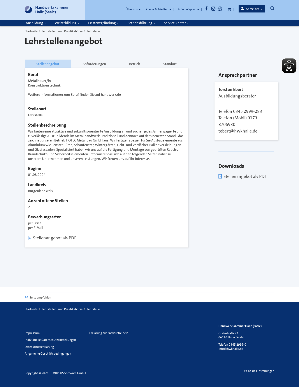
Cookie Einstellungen (260, 371)
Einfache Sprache (187, 9)
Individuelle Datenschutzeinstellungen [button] (50, 340)
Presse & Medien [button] (157, 9)
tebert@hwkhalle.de (237, 131)
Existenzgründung (102, 23)
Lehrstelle (93, 31)
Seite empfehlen (40, 297)
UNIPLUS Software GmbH (69, 373)
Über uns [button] (132, 9)
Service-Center (175, 23)
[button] (251, 8)
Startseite (31, 31)
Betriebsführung (140, 23)
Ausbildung (35, 23)
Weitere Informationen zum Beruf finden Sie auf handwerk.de (74, 94)
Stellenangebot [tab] (47, 64)
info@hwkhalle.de (230, 349)
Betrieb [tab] (134, 64)
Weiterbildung (66, 23)
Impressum (32, 333)
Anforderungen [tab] (94, 64)
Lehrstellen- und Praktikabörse (62, 31)
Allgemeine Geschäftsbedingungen (48, 353)
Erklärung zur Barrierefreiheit (108, 333)
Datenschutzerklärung (39, 347)
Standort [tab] (170, 64)
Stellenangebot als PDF (54, 238)
